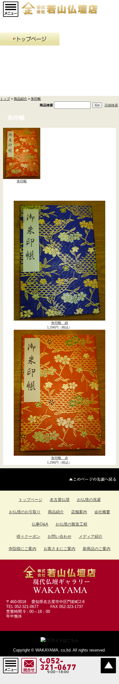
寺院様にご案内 (22, 548)
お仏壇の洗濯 (89, 499)
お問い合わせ (59, 536)
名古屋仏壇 (60, 499)
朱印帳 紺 (59, 323)
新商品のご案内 (96, 548)
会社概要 (102, 512)
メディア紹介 (91, 536)
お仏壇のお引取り (25, 512)
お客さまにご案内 (59, 548)
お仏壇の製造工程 (71, 524)
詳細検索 (111, 105)
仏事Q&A (40, 524)
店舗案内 (79, 512)
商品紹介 (20, 99)
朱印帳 (36, 99)
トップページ (30, 499)
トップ (5, 99)
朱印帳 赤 (59, 458)
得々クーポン (28, 536)
